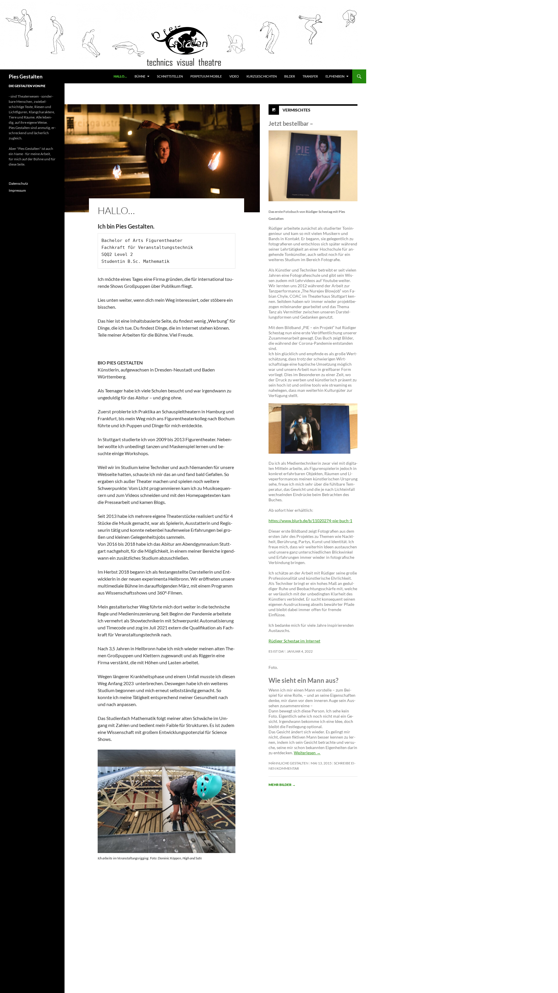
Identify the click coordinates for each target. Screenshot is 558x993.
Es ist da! (277, 651)
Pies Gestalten (25, 76)
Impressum (17, 190)
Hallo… (120, 76)
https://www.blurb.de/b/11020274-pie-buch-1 (310, 520)
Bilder (289, 76)
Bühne (140, 76)
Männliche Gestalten (288, 763)
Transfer (310, 76)
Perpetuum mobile (206, 76)
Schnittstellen (170, 76)
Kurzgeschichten (261, 76)
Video (234, 76)
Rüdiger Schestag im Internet (294, 640)
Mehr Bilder (282, 784)
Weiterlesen (307, 752)
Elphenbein (335, 76)
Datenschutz (18, 183)
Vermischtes (296, 109)
